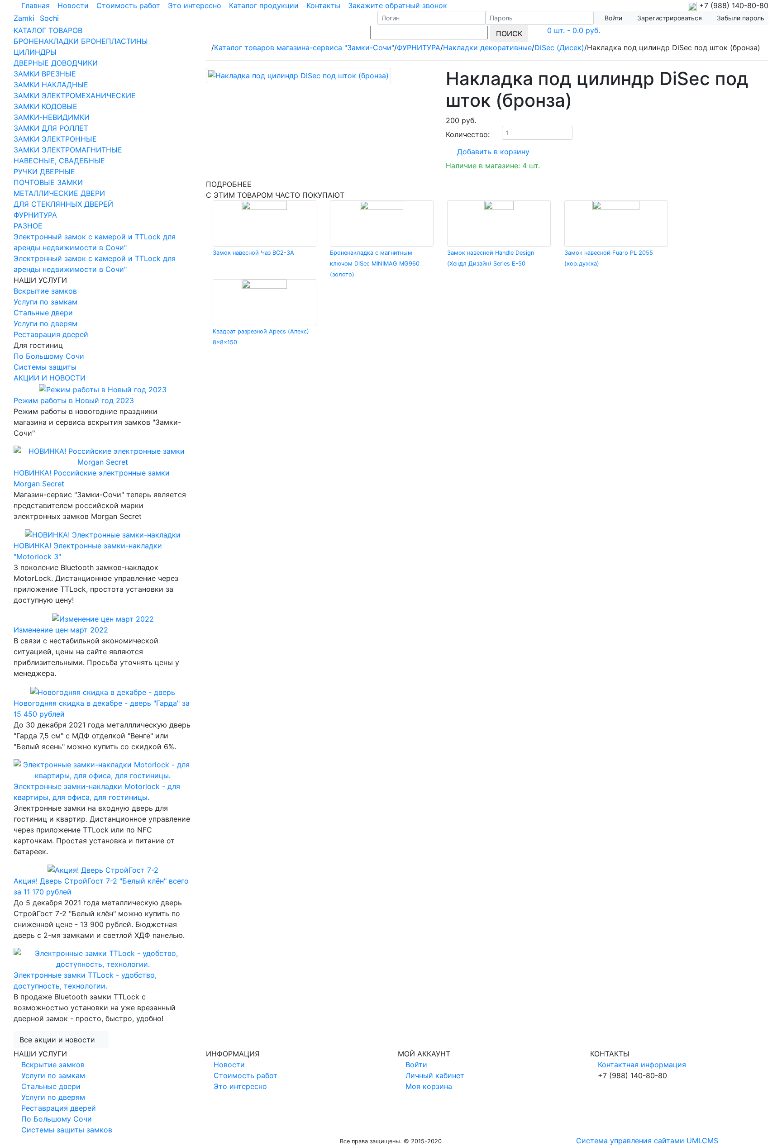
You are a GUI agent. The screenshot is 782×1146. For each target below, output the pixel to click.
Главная (35, 5)
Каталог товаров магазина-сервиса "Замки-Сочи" (304, 47)
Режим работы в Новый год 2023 (74, 400)
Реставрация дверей (51, 334)
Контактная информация (642, 1064)
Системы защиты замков (66, 1129)
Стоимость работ (128, 5)
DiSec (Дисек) (559, 47)
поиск (509, 33)
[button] (666, 18)
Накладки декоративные (487, 47)
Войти (416, 1064)
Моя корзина (428, 1086)
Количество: (468, 134)
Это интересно (194, 5)
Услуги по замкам (45, 301)
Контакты (323, 5)
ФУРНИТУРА (418, 47)
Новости (73, 5)
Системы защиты (45, 366)
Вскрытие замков (45, 290)
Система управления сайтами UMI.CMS (647, 1140)
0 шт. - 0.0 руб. (573, 30)
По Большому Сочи (49, 356)
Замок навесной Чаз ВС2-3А (253, 252)
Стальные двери (43, 312)
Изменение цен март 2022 (61, 629)
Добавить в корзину (493, 151)
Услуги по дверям (45, 323)
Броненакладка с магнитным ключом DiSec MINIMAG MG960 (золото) (375, 263)
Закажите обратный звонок (397, 5)
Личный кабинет (434, 1075)
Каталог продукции (264, 5)
